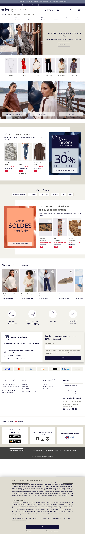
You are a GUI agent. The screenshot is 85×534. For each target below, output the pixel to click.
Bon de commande (8, 392)
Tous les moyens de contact (74, 392)
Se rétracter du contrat (16, 450)
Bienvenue (25, 386)
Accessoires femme (57, 19)
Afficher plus (49, 353)
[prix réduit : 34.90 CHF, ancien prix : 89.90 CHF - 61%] (60, 227)
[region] (42, 505)
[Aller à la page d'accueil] (5, 9)
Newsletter (25, 384)
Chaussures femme (45, 19)
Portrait (45, 384)
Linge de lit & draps (19, 194)
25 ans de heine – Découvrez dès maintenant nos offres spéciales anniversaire (42, 1)
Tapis (63, 194)
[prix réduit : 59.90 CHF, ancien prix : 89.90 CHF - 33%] (10, 152)
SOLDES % (17, 14)
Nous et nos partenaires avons (20, 483)
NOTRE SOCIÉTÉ (49, 380)
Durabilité (46, 389)
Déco (10, 14)
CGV (27, 450)
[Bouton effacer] (35, 9)
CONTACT (66, 380)
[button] (45, 151)
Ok (42, 527)
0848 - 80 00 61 (70, 409)
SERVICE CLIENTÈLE (9, 380)
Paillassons (32, 194)
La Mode (3, 14)
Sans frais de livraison (29, 391)
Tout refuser (29, 531)
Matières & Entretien (8, 390)
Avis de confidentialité (36, 450)
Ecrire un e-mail (74, 386)
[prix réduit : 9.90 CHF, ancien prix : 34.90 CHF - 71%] (45, 227)
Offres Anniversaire (28, 14)
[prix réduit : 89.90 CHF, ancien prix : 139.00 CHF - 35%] (25, 152)
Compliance (58, 450)
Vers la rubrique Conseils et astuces (10, 387)
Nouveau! (4, 18)
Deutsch (20, 421)
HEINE (24, 380)
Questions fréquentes (8, 384)
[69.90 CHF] (10, 280)
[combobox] (27, 10)
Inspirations (69, 18)
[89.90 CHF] (65, 280)
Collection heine (78, 19)
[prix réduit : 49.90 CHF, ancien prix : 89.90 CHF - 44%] (39, 152)
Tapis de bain (44, 194)
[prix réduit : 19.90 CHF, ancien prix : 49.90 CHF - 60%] (74, 227)
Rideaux (55, 194)
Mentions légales (48, 450)
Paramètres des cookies (52, 531)
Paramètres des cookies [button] (69, 450)
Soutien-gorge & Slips (32, 19)
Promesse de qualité (49, 386)
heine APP (25, 389)
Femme (11, 18)
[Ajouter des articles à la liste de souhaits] (14, 145)
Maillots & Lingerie (18, 19)
